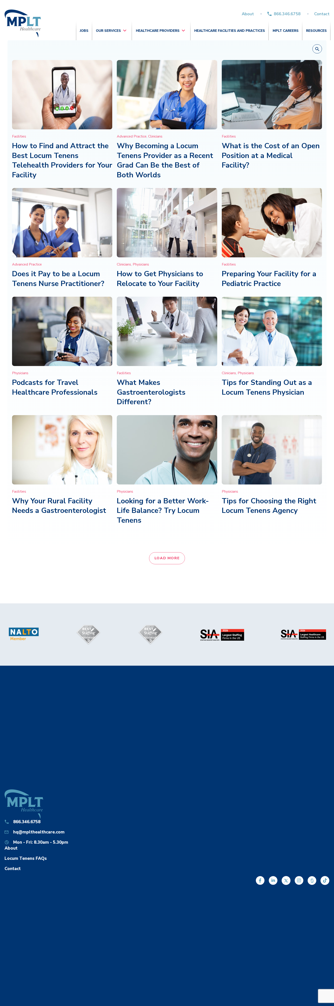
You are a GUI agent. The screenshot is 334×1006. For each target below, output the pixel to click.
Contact (321, 14)
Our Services (108, 30)
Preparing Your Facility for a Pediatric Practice (269, 279)
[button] (317, 49)
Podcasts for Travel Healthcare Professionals (54, 387)
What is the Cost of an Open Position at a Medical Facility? (271, 155)
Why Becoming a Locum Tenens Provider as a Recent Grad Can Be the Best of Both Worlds (165, 160)
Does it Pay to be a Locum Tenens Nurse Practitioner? (58, 279)
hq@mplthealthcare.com (39, 832)
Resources (316, 30)
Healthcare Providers (157, 30)
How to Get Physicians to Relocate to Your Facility (160, 279)
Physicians (141, 264)
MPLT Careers (286, 30)
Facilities (19, 136)
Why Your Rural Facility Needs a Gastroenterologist (59, 506)
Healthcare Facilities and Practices (229, 30)
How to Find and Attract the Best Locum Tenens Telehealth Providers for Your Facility (62, 160)
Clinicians (155, 136)
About (248, 14)
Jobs (84, 30)
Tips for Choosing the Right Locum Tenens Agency (269, 506)
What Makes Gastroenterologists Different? (151, 392)
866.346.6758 (287, 14)
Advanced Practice (132, 136)
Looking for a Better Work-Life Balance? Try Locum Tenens (163, 510)
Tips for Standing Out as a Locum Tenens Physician (267, 387)
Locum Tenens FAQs (26, 858)
